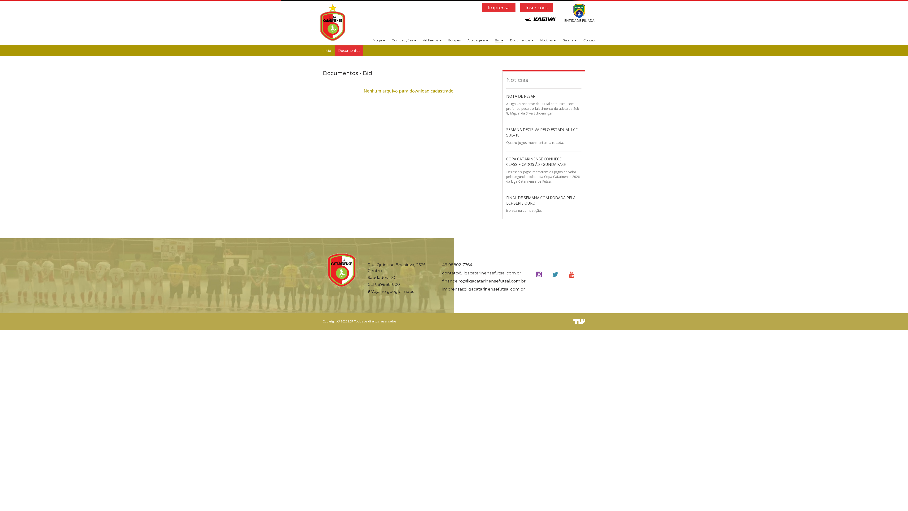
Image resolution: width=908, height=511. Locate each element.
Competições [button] (403, 40)
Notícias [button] (546, 40)
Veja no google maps (392, 291)
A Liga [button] (378, 40)
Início (326, 50)
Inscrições (537, 7)
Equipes (454, 40)
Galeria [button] (568, 40)
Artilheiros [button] (431, 40)
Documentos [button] (520, 40)
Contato (589, 40)
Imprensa (499, 7)
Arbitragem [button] (476, 40)
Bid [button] (498, 40)
